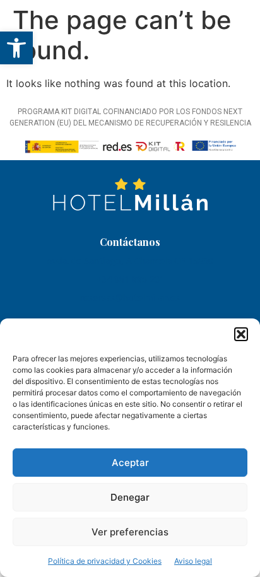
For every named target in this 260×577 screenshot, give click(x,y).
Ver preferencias (130, 532)
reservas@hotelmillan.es (130, 297)
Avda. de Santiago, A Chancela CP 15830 (130, 261)
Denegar (130, 497)
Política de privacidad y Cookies (105, 561)
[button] (16, 48)
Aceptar (130, 463)
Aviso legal (193, 561)
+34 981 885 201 (130, 279)
